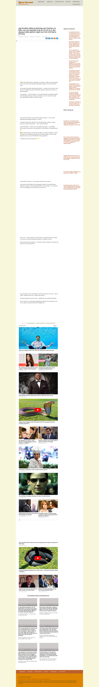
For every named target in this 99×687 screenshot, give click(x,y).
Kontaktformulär (39, 679)
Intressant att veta (59, 1)
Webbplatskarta (46, 679)
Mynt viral (68, 1)
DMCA (33, 679)
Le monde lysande (51, 323)
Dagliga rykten (41, 1)
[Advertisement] (49, 16)
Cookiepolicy (29, 679)
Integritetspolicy (21, 679)
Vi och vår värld (76, 4)
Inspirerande (50, 1)
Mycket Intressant (25, 2)
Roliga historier (76, 1)
